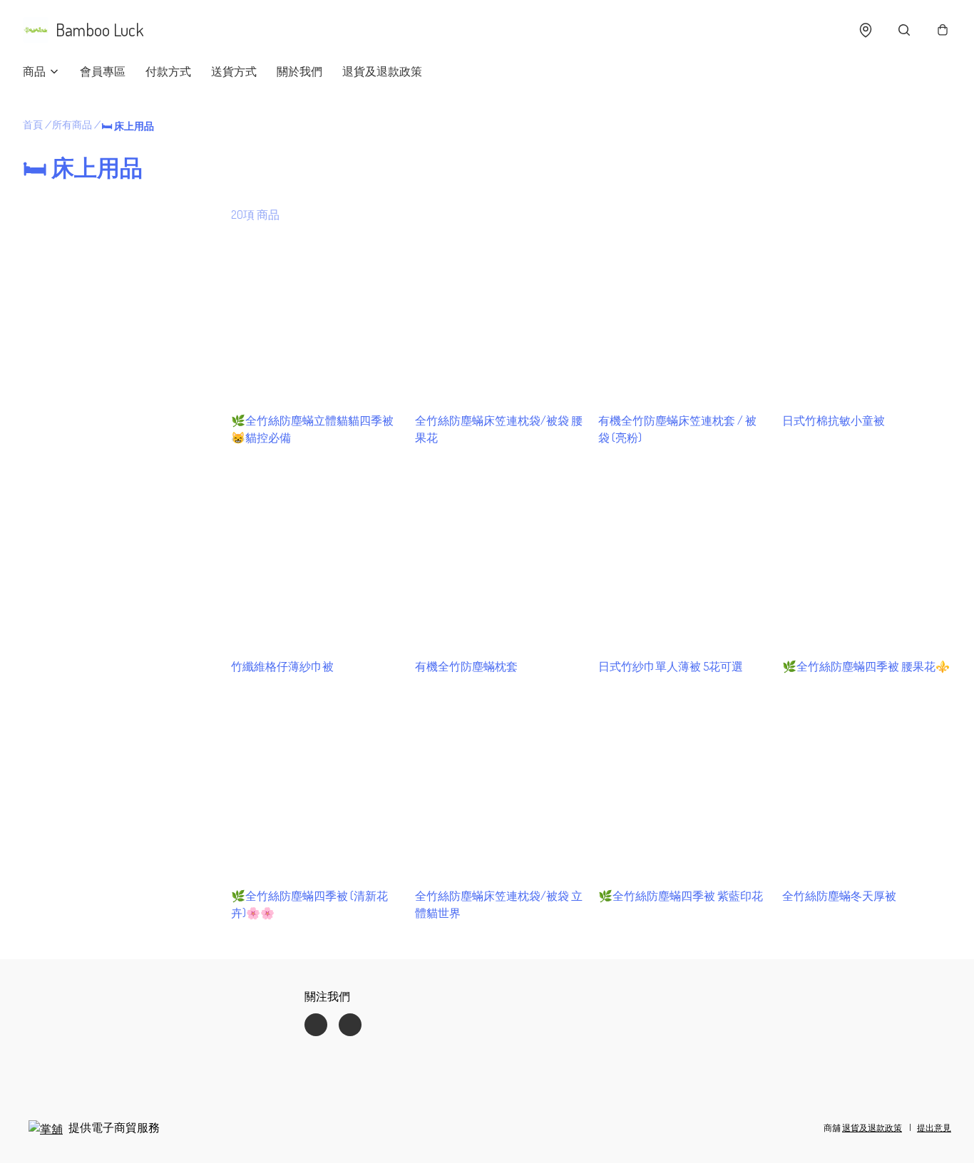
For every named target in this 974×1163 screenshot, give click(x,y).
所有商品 (72, 124)
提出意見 (934, 1127)
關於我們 (299, 71)
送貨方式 (234, 71)
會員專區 (102, 71)
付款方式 (168, 71)
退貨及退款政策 (382, 71)
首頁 (33, 124)
